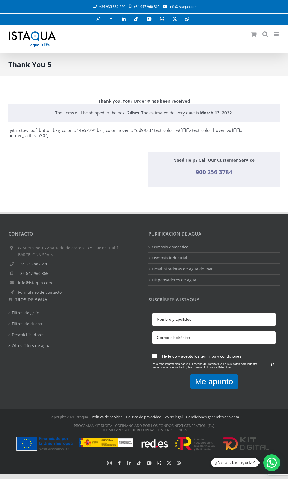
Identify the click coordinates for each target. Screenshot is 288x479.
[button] (271, 462)
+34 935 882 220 (33, 263)
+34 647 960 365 (33, 273)
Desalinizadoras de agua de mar (182, 269)
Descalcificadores (28, 334)
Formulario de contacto (40, 292)
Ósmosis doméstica (170, 247)
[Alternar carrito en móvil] (254, 34)
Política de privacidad (143, 416)
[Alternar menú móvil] (277, 34)
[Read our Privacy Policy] (272, 364)
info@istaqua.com (183, 6)
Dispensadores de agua (174, 280)
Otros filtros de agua (31, 345)
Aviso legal (174, 416)
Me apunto (214, 381)
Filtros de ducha (27, 323)
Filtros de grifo (25, 312)
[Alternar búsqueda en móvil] (265, 34)
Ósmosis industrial (169, 258)
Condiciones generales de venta (212, 416)
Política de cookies (107, 416)
